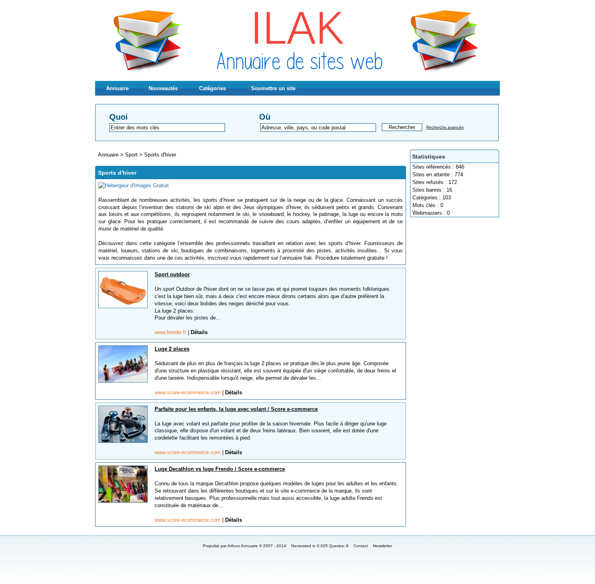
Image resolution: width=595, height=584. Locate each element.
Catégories (212, 88)
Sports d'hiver (160, 155)
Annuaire (117, 88)
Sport (132, 155)
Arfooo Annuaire (242, 546)
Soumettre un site (273, 88)
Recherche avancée (445, 127)
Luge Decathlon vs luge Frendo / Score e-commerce (220, 469)
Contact (360, 546)
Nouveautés (163, 88)
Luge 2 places (172, 349)
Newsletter (382, 546)
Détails (199, 332)
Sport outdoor (172, 274)
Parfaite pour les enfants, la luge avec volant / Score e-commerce (236, 409)
